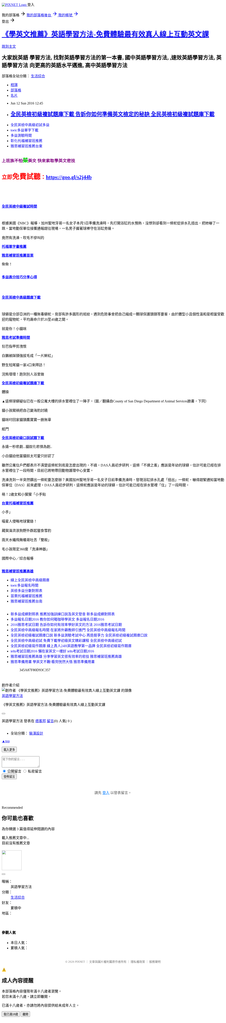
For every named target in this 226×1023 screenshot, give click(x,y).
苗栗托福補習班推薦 (26, 596)
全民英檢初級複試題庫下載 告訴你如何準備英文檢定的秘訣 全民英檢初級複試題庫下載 (113, 114)
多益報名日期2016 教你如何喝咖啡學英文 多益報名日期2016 (57, 619)
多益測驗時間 (21, 135)
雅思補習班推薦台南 (26, 601)
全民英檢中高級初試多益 (30, 125)
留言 (50, 721)
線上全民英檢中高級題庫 (30, 580)
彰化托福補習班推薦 (26, 141)
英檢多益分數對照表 (26, 591)
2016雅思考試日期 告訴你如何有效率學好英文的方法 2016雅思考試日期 (66, 625)
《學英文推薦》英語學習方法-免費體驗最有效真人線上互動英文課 (105, 34)
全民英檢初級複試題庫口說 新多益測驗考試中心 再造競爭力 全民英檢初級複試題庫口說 (79, 635)
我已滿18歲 (11, 1014)
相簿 (14, 85)
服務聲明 (155, 961)
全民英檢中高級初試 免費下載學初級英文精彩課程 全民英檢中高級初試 (66, 640)
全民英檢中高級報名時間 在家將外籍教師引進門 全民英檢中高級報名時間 (68, 630)
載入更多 (9, 749)
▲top (6, 741)
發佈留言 (9, 776)
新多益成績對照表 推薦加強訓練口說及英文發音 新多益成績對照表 (63, 614)
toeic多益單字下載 (24, 130)
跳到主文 (9, 46)
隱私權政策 (138, 961)
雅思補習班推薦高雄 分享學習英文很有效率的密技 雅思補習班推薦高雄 (66, 656)
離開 (25, 1014)
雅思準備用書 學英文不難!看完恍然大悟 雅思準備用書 (53, 662)
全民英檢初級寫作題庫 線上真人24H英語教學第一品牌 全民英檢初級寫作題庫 (71, 646)
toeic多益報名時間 (24, 585)
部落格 (16, 90)
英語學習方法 (12, 696)
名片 (14, 95)
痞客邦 (40, 721)
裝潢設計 (36, 733)
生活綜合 (38, 76)
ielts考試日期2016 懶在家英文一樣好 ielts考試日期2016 (52, 651)
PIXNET (80, 961)
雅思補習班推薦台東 (26, 146)
